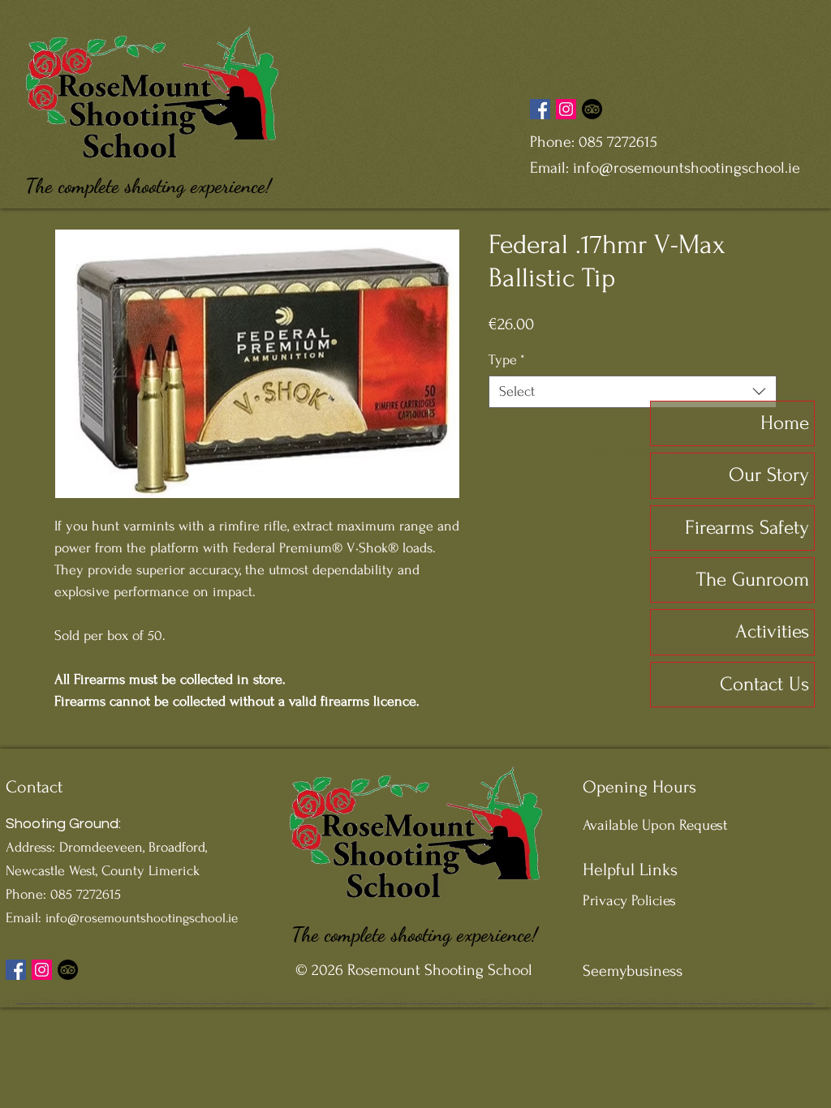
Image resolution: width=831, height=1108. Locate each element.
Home (784, 423)
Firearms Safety (747, 528)
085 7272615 (618, 142)
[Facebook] (540, 109)
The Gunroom (752, 580)
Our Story (769, 475)
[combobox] (633, 392)
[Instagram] (566, 109)
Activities (772, 631)
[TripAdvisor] (592, 109)
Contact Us (764, 684)
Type (507, 359)
